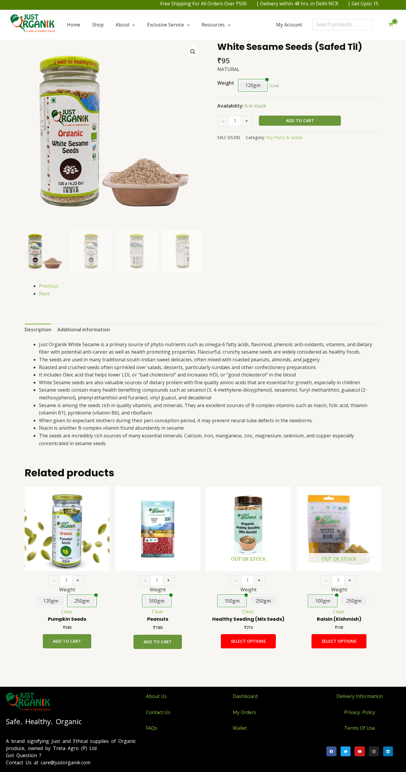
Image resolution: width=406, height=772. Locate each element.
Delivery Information (359, 696)
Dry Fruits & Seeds (284, 137)
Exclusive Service (165, 24)
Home (73, 24)
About (122, 24)
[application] (132, 24)
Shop (98, 24)
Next (44, 293)
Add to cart (300, 120)
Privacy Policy (359, 712)
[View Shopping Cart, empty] (390, 24)
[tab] (38, 330)
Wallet (240, 728)
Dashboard (245, 696)
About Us (156, 696)
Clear (274, 85)
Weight (225, 83)
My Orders (244, 712)
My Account (289, 24)
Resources (213, 24)
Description (38, 329)
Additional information (83, 329)
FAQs (151, 728)
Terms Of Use (359, 728)
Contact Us (158, 712)
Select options (248, 641)
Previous (49, 286)
